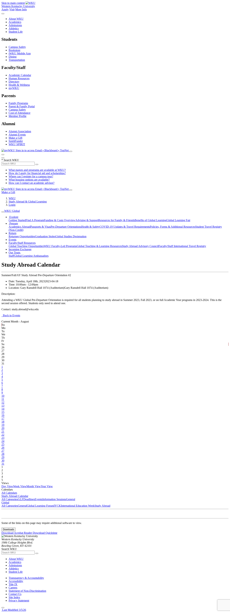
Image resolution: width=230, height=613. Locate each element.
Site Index (14, 597)
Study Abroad (102, 505)
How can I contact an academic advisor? (31, 182)
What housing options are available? (29, 179)
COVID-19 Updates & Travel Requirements (125, 226)
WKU (12, 198)
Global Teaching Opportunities (26, 246)
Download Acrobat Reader (17, 532)
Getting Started (17, 220)
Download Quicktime (45, 532)
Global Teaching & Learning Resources (99, 246)
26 (2, 447)
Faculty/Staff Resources (22, 242)
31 (2, 463)
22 (2, 434)
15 (2, 412)
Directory (14, 81)
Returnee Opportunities (22, 236)
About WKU (16, 18)
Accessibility (16, 581)
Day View (7, 486)
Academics (15, 22)
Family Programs (18, 103)
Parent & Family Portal (22, 106)
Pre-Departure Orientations (66, 226)
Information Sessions (54, 499)
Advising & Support (86, 220)
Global (5, 502)
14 (2, 408)
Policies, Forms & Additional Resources (172, 226)
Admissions (15, 25)
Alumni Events (17, 134)
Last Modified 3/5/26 (13, 609)
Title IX (13, 584)
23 (2, 437)
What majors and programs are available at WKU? (37, 169)
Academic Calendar (20, 75)
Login (12, 204)
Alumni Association (20, 131)
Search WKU (10, 160)
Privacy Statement (19, 600)
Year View (47, 486)
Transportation (17, 59)
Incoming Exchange (20, 249)
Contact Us (15, 594)
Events (12, 239)
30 (2, 460)
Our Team (15, 252)
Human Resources (19, 78)
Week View (19, 486)
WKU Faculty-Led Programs (60, 246)
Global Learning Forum (40, 505)
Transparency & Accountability (26, 577)
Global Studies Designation (70, 236)
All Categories (9, 499)
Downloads (8, 529)
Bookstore (14, 50)
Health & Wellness (19, 84)
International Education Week (78, 505)
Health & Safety (90, 226)
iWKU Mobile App (20, 53)
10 (2, 395)
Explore (13, 217)
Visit (12, 9)
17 (2, 418)
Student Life (16, 31)
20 (2, 428)
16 (2, 415)
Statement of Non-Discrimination (27, 590)
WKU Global (12, 210)
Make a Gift (15, 137)
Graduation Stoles (45, 236)
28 (2, 454)
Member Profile (17, 116)
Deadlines (29, 499)
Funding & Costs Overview (59, 220)
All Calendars (9, 492)
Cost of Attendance (19, 112)
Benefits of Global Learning (150, 220)
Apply (5, 9)
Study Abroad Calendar (14, 496)
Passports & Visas (40, 226)
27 (2, 450)
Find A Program (35, 220)
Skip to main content (13, 2)
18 (2, 421)
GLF (20, 499)
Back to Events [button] (10, 315)
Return (12, 233)
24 (2, 441)
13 (2, 405)
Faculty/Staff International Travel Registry (182, 246)
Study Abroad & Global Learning (28, 201)
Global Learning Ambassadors (31, 255)
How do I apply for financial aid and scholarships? (37, 173)
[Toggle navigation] (2, 211)
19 (2, 424)
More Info (21, 9)
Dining (13, 56)
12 (2, 402)
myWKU (14, 88)
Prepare (13, 223)
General (70, 499)
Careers (13, 587)
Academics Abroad (19, 226)
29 (2, 457)
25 (2, 444)
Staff (11, 255)
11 (2, 399)
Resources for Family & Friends (116, 220)
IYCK (57, 505)
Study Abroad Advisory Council (140, 246)
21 (2, 431)
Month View (33, 486)
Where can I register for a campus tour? (31, 176)
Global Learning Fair (178, 220)
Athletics (14, 28)
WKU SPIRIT (17, 144)
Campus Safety (17, 46)
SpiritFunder (16, 141)
